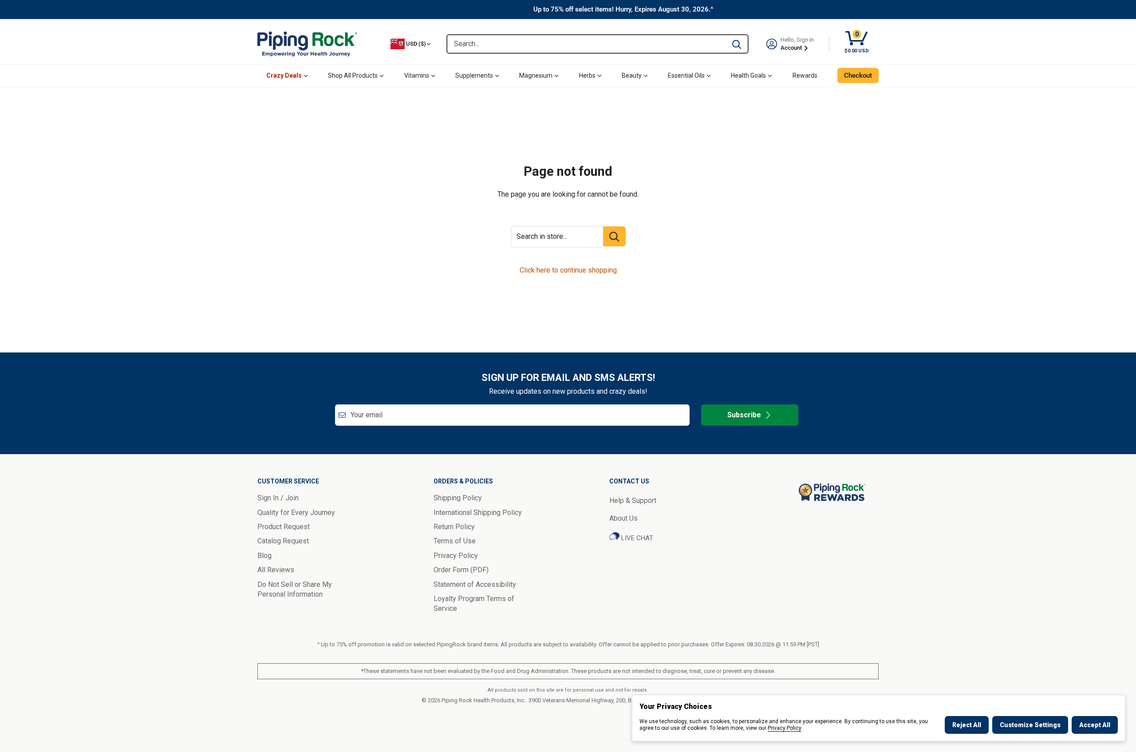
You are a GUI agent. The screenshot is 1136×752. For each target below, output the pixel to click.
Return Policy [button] (454, 526)
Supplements (474, 75)
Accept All (1094, 724)
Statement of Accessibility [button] (475, 584)
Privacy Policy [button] (456, 555)
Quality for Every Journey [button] (296, 512)
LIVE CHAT (636, 538)
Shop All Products (353, 75)
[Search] (737, 44)
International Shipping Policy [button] (478, 512)
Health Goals (748, 75)
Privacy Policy (784, 728)
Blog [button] (264, 555)
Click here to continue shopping (568, 270)
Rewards (805, 75)
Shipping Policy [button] (458, 498)
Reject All (966, 724)
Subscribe (744, 415)
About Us (623, 518)
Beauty (632, 75)
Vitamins (416, 75)
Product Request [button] (283, 526)
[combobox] (586, 44)
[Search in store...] (614, 236)
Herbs (587, 75)
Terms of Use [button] (455, 541)
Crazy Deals (284, 75)
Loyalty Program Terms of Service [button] (474, 603)
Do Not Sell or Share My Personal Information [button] (294, 589)
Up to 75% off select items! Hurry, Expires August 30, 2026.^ (623, 9)
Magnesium (535, 75)
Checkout (858, 75)
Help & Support (632, 500)
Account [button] (792, 47)
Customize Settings (1030, 724)
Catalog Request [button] (283, 541)
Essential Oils (686, 75)
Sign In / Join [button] (278, 498)
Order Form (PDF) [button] (461, 570)
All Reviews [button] (275, 570)
